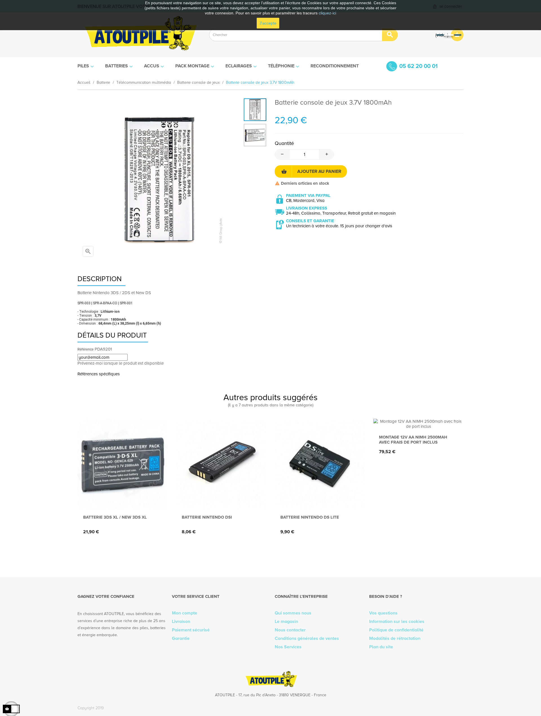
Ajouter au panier (319, 171)
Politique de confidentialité (396, 630)
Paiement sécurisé (191, 630)
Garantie (181, 638)
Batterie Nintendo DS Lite (309, 517)
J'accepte (268, 23)
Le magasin (286, 621)
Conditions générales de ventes (307, 638)
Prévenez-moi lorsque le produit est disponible (120, 363)
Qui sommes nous (293, 613)
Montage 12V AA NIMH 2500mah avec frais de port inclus (413, 440)
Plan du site (381, 647)
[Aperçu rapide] (121, 500)
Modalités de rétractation (394, 638)
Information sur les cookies (396, 621)
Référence (85, 349)
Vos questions (383, 613)
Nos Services (288, 647)
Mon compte (184, 613)
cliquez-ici (327, 13)
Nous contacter (290, 630)
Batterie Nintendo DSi (207, 517)
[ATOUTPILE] (139, 34)
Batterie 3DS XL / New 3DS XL (115, 517)
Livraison (181, 621)
